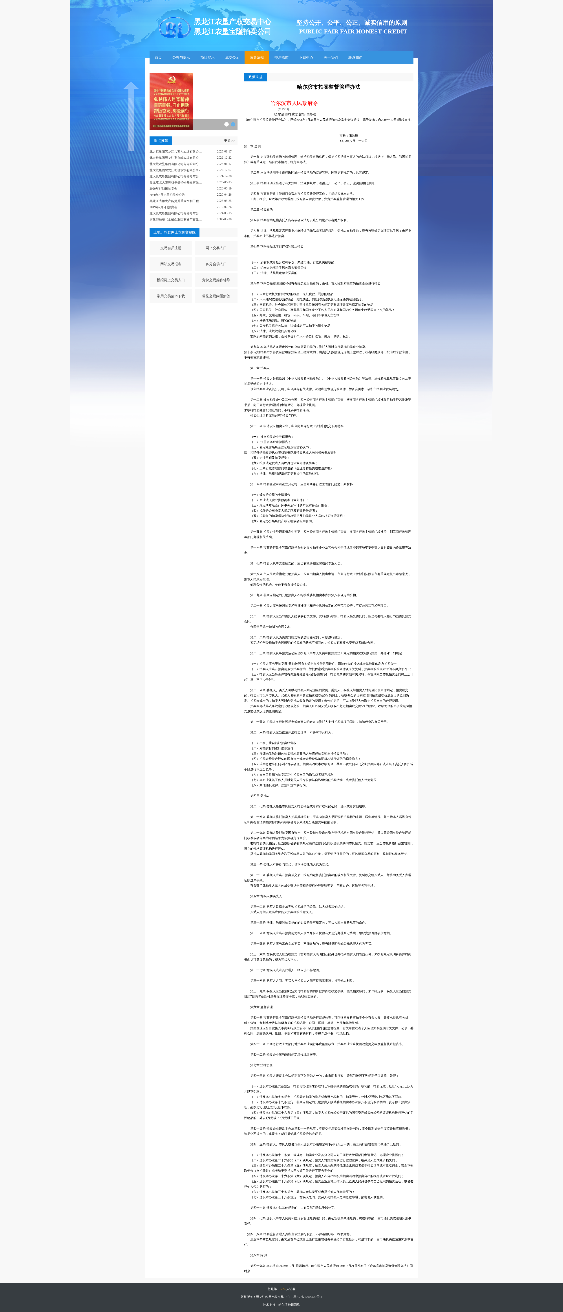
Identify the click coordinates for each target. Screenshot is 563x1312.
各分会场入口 (216, 264)
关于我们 (331, 57)
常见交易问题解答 (216, 296)
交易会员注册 (170, 248)
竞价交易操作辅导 (216, 280)
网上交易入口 (216, 248)
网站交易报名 (170, 264)
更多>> (229, 141)
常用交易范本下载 (171, 296)
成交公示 (232, 57)
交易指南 (281, 57)
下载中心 (306, 57)
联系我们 (355, 57)
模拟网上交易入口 (171, 280)
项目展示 (208, 57)
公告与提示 (181, 57)
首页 (158, 57)
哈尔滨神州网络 (289, 1304)
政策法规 (257, 57)
